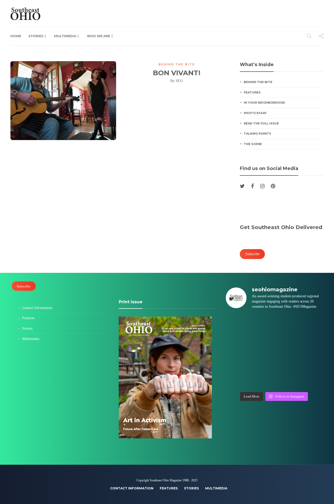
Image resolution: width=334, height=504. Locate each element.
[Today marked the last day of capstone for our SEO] (237, 321)
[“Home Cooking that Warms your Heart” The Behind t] (286, 321)
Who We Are (98, 36)
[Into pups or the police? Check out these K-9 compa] (286, 381)
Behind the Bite (176, 64)
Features (252, 92)
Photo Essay (255, 113)
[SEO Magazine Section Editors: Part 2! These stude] (311, 336)
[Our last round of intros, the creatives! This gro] (261, 336)
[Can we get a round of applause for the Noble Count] (261, 321)
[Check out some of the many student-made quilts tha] (261, 366)
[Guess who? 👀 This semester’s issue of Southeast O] (237, 336)
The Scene (253, 144)
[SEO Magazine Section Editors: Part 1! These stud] (261, 351)
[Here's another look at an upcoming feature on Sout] (237, 381)
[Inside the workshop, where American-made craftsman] (237, 366)
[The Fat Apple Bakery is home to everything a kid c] (311, 351)
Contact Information (37, 308)
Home (15, 36)
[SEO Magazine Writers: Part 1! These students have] (237, 351)
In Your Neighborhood (264, 102)
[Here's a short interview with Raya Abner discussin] (311, 366)
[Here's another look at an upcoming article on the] (261, 381)
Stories (35, 36)
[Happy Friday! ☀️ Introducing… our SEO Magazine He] (286, 351)
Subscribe (24, 286)
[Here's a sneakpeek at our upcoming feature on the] (286, 366)
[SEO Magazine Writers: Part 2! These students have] (286, 336)
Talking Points (257, 133)
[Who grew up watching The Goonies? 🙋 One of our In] (311, 321)
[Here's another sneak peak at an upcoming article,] (311, 381)
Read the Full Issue (261, 123)
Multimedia (65, 36)
